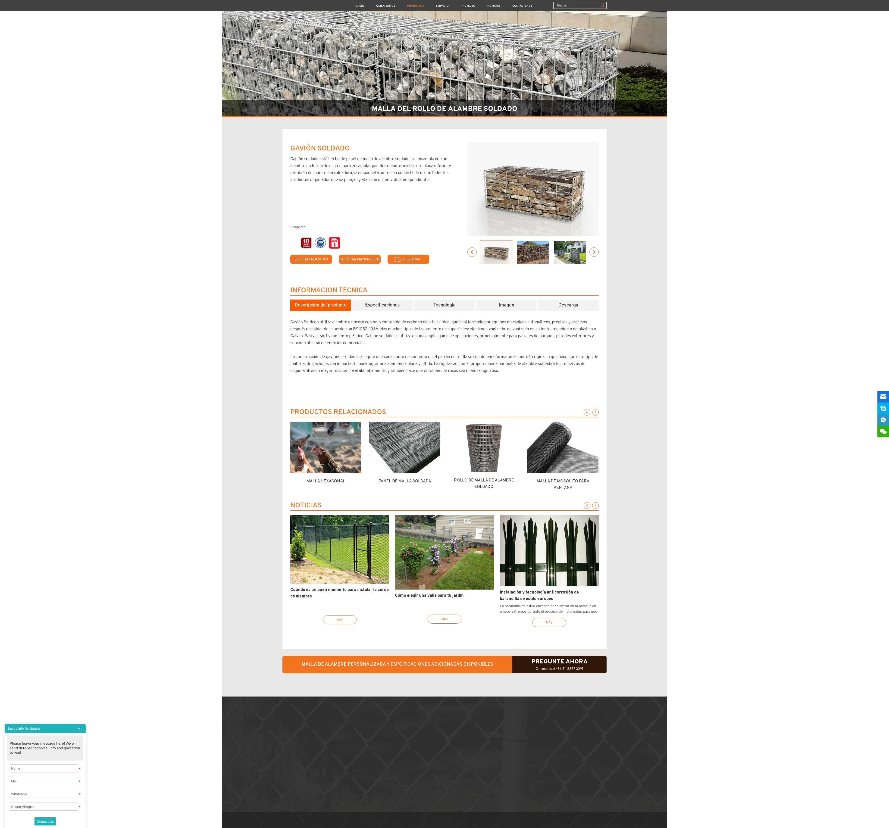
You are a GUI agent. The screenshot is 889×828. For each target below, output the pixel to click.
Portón (361, 802)
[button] (45, 728)
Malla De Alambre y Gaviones (381, 775)
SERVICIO (442, 6)
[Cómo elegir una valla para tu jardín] (444, 552)
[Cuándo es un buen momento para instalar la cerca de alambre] (339, 549)
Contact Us (45, 821)
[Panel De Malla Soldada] (404, 447)
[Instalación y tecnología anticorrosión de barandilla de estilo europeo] (549, 550)
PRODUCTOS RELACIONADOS (338, 412)
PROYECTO (468, 6)
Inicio (359, 6)
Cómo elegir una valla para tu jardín (429, 595)
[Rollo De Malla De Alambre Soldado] (484, 447)
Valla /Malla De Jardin (374, 728)
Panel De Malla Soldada (405, 481)
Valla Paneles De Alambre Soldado (385, 721)
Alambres (364, 795)
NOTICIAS (493, 6)
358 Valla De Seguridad (376, 734)
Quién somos (385, 6)
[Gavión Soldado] (533, 189)
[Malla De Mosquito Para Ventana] (562, 447)
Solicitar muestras (311, 259)
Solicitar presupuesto (359, 259)
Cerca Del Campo (370, 755)
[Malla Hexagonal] (325, 447)
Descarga (411, 259)
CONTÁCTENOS (522, 6)
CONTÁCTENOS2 (455, 712)
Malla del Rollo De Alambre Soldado (444, 108)
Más (340, 620)
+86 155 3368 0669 (465, 748)
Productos (415, 6)
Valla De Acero (368, 761)
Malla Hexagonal (326, 481)
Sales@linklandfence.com (493, 741)
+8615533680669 (471, 755)
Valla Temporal (368, 741)
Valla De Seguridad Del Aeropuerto (386, 748)
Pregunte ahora (559, 661)
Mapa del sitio (446, 775)
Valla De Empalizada (373, 768)
